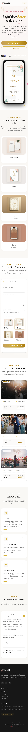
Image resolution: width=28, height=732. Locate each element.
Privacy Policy (7, 724)
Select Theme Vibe (8, 316)
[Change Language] (10, 683)
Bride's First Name (8, 287)
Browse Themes (13, 43)
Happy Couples (4, 696)
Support (22, 724)
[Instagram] (2, 683)
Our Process (4, 698)
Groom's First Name (8, 294)
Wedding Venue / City (8, 309)
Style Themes (4, 691)
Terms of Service (15, 724)
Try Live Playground (14, 49)
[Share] (6, 683)
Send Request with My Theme (14, 345)
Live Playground (5, 694)
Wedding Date (6, 302)
